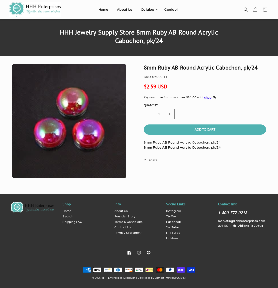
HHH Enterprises (112, 278)
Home (67, 211)
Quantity (151, 105)
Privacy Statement (128, 232)
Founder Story (125, 216)
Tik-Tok (171, 216)
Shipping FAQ (72, 221)
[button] (148, 10)
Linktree (172, 238)
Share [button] (153, 159)
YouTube (172, 227)
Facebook (173, 221)
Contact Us (122, 227)
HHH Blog (173, 232)
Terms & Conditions (128, 221)
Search (68, 216)
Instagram (173, 211)
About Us (121, 211)
